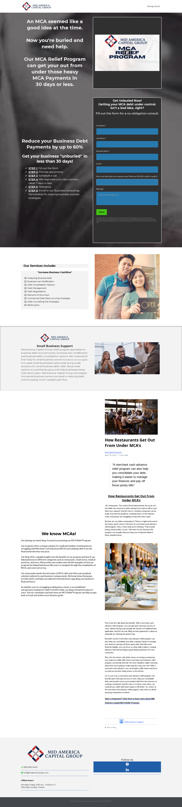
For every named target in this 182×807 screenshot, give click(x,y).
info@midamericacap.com (36, 773)
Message (100, 189)
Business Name (103, 151)
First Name (101, 126)
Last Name (101, 138)
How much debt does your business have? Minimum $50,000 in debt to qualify (127, 176)
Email (99, 164)
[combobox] (127, 182)
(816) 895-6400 (31, 767)
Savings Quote (153, 6)
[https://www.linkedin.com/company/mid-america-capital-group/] (127, 769)
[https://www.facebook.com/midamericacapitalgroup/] (127, 764)
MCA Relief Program (113, 452)
